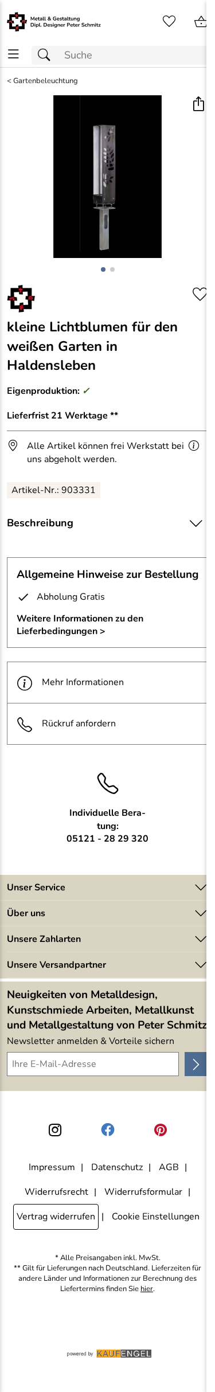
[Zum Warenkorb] (201, 22)
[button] (198, 105)
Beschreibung (40, 523)
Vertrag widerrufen (56, 1216)
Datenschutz (117, 1167)
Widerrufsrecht (56, 1192)
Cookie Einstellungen (156, 1216)
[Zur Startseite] (54, 22)
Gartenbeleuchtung (45, 81)
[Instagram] (55, 1130)
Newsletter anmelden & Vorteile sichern (90, 1041)
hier (146, 1289)
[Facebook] (107, 1130)
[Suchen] (47, 55)
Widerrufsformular (143, 1192)
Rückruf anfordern (79, 723)
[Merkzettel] (169, 22)
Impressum (52, 1167)
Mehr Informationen (83, 682)
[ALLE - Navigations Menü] (13, 54)
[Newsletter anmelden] (196, 1064)
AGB (169, 1167)
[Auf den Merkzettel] (200, 294)
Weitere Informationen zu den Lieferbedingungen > (80, 625)
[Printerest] (160, 1130)
